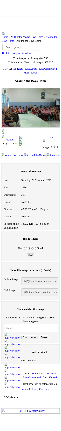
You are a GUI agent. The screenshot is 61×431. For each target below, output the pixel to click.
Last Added (31, 68)
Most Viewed (30, 72)
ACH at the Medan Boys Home (26, 37)
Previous (10, 139)
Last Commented (48, 68)
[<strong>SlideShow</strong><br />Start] (30, 130)
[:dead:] (12, 385)
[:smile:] (12, 336)
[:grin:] (12, 349)
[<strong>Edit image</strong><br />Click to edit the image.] (30, 145)
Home (5, 37)
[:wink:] (12, 356)
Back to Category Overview (16, 53)
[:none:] (12, 366)
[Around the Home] (12, 155)
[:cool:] (12, 343)
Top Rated (17, 68)
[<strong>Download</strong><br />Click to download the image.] (30, 140)
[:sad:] (12, 379)
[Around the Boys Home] (30, 108)
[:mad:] (12, 373)
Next (51, 137)
